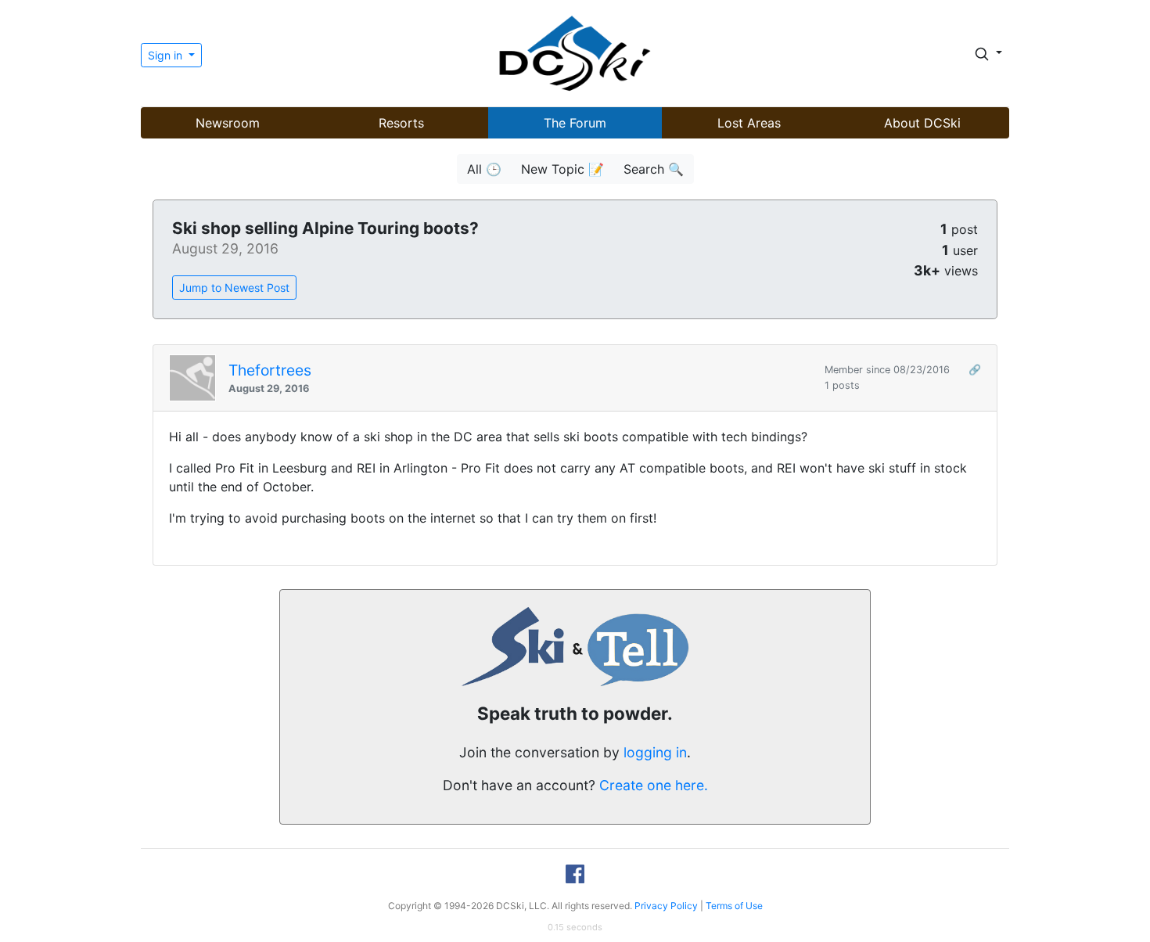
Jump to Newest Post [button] (234, 287)
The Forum (575, 123)
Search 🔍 (654, 169)
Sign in (166, 55)
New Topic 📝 (562, 169)
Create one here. (653, 785)
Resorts (401, 123)
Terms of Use (734, 905)
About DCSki (922, 123)
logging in (655, 752)
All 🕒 (484, 169)
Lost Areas (749, 123)
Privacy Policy (666, 905)
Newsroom (228, 123)
